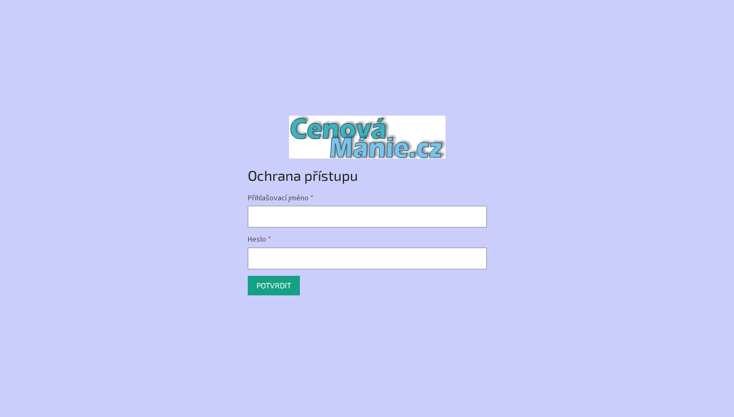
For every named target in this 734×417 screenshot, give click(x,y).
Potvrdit (273, 285)
